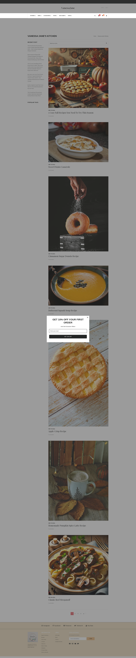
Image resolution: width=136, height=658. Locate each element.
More (69, 15)
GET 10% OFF (68, 336)
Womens (32, 15)
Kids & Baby (62, 15)
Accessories (47, 15)
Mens (39, 15)
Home (54, 15)
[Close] (87, 317)
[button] (95, 15)
